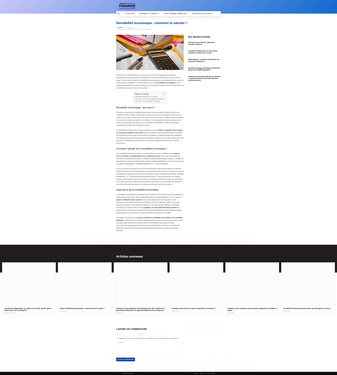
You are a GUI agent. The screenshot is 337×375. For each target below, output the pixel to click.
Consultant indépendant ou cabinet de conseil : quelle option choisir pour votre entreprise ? (27, 309)
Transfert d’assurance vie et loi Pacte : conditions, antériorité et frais (203, 52)
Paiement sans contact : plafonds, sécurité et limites (201, 43)
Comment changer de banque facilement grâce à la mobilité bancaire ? (204, 69)
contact (196, 373)
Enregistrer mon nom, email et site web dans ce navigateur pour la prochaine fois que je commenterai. (148, 338)
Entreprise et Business (121, 29)
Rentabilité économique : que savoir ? (146, 96)
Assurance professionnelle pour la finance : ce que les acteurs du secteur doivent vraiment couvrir (204, 78)
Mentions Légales (211, 373)
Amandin (120, 27)
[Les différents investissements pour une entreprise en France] (308, 284)
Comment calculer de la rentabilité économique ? (150, 99)
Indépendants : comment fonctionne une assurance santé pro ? (203, 60)
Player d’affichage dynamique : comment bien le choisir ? (82, 308)
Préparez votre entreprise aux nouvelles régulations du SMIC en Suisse (252, 309)
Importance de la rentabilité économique (147, 101)
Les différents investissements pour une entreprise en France (307, 308)
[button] (119, 14)
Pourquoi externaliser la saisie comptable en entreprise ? (194, 308)
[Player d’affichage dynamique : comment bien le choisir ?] (84, 284)
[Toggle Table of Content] (163, 93)
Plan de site (202, 373)
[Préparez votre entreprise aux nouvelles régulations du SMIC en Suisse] (252, 284)
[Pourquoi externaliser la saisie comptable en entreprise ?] (196, 284)
